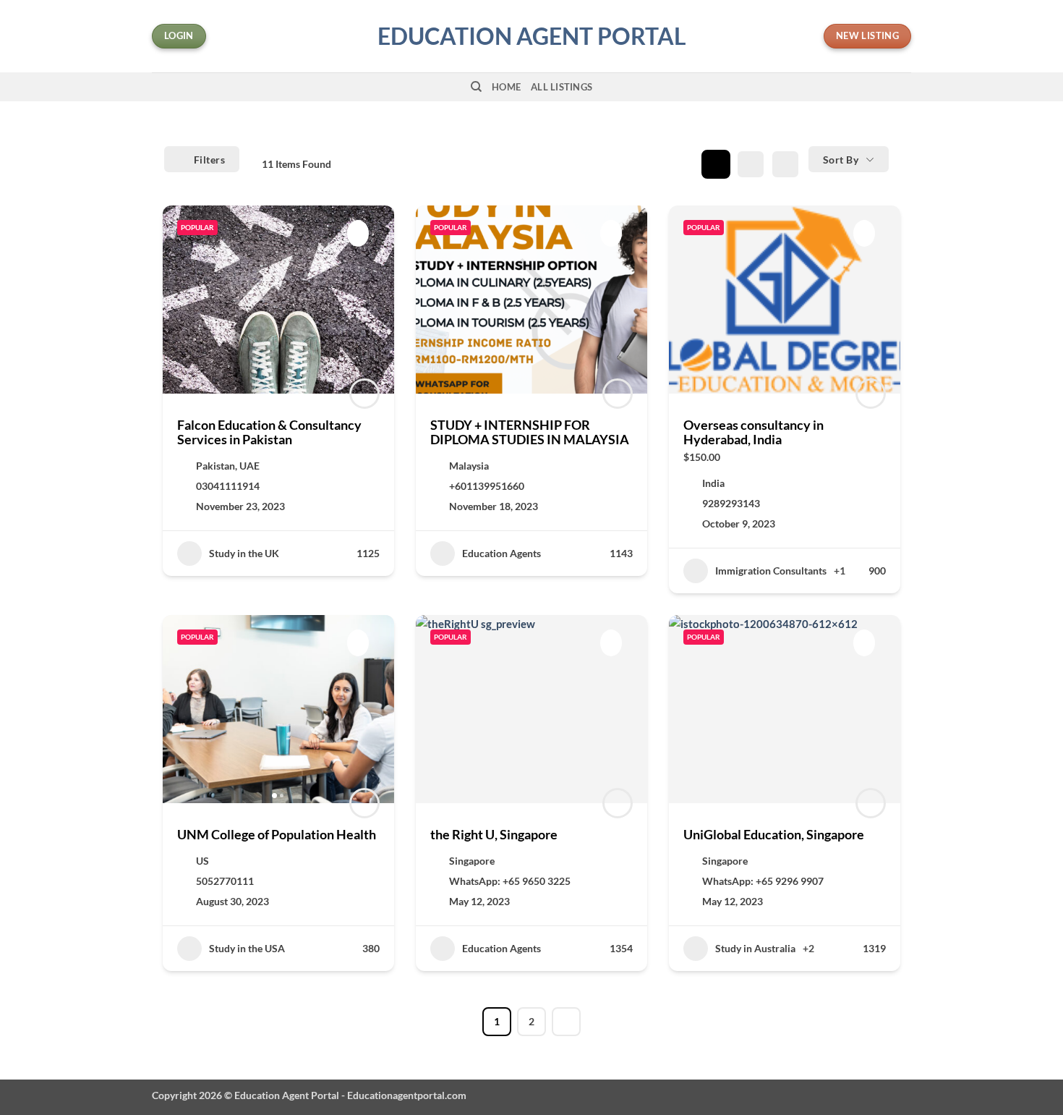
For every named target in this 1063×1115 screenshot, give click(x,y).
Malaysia (469, 465)
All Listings (561, 87)
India (713, 483)
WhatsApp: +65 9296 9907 (763, 881)
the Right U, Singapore (494, 834)
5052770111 (225, 881)
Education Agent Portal (531, 36)
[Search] (476, 87)
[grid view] (715, 164)
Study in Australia (755, 948)
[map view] (785, 164)
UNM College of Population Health (276, 834)
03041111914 (228, 486)
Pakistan (215, 465)
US (202, 861)
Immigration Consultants (771, 570)
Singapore (472, 861)
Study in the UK (244, 553)
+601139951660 (486, 486)
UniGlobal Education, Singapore (773, 834)
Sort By (840, 159)
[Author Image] (364, 393)
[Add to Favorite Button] (358, 233)
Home (506, 87)
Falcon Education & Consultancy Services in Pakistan (269, 432)
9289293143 (731, 503)
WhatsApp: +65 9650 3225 (510, 881)
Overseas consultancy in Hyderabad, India (753, 432)
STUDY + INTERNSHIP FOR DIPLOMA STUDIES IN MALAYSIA (529, 432)
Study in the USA (247, 948)
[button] (181, 709)
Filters (209, 159)
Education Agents (501, 553)
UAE (249, 465)
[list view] (750, 164)
